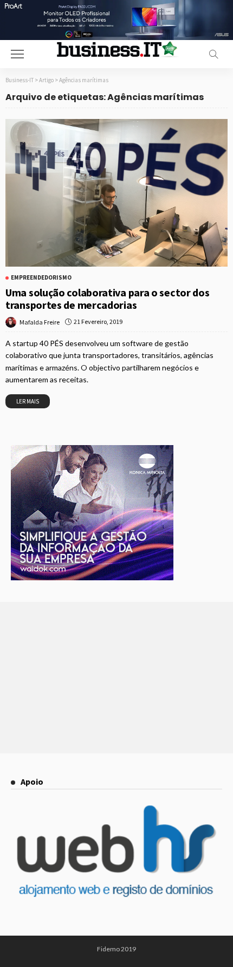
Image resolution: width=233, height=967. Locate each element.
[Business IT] (116, 48)
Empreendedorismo (41, 278)
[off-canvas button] (17, 54)
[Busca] (213, 54)
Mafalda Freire (40, 322)
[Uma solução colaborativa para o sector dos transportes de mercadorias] (116, 193)
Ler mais (27, 401)
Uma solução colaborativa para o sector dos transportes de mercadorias (107, 299)
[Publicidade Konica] (92, 511)
